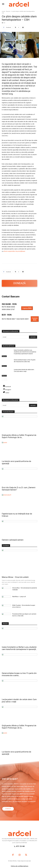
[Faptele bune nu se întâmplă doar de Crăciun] (19, 502)
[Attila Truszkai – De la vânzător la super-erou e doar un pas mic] (6, 607)
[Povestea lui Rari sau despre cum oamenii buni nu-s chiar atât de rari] (6, 616)
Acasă (3, 11)
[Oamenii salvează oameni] (19, 529)
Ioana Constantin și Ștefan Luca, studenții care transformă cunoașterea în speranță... (19, 648)
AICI (21, 794)
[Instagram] (19, 855)
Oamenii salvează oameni (12, 540)
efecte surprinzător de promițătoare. (14, 251)
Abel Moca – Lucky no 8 (19, 596)
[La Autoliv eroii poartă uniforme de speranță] (19, 450)
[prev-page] (3, 379)
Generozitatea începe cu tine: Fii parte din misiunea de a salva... (19, 674)
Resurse (8, 11)
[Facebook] (13, 855)
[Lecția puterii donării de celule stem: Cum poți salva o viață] (7, 373)
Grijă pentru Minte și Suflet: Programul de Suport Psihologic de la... (19, 436)
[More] (23, 27)
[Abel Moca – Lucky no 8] (6, 599)
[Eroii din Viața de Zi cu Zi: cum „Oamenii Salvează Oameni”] (19, 476)
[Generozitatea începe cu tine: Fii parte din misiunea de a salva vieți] (7, 363)
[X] (26, 855)
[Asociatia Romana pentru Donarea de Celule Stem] (19, 4)
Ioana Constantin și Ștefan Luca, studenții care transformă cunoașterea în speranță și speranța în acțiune (25, 351)
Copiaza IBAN (27, 307)
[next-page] (6, 379)
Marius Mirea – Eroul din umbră (15, 577)
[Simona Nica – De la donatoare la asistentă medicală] (6, 590)
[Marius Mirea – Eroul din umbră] (19, 562)
